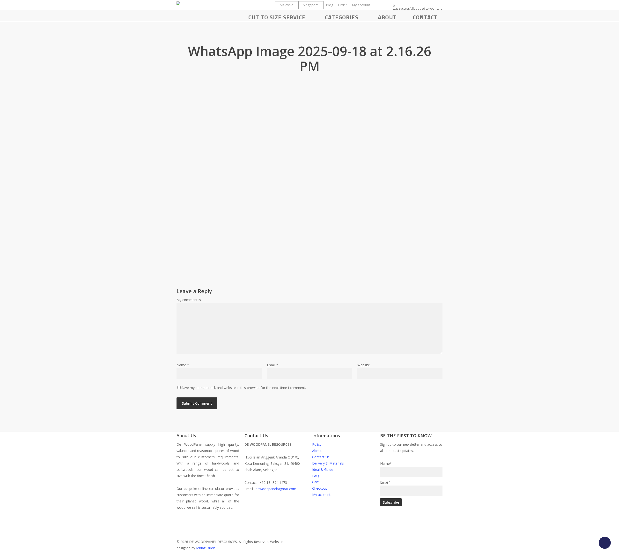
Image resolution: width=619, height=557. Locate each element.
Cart (315, 482)
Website (363, 365)
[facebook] (291, 513)
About (317, 450)
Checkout (319, 488)
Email (272, 365)
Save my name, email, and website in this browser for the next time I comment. (243, 387)
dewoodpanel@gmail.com (276, 488)
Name (183, 365)
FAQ (315, 475)
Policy (316, 444)
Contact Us (321, 457)
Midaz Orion (205, 548)
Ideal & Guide (322, 469)
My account (321, 494)
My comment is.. (189, 299)
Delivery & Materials (328, 463)
